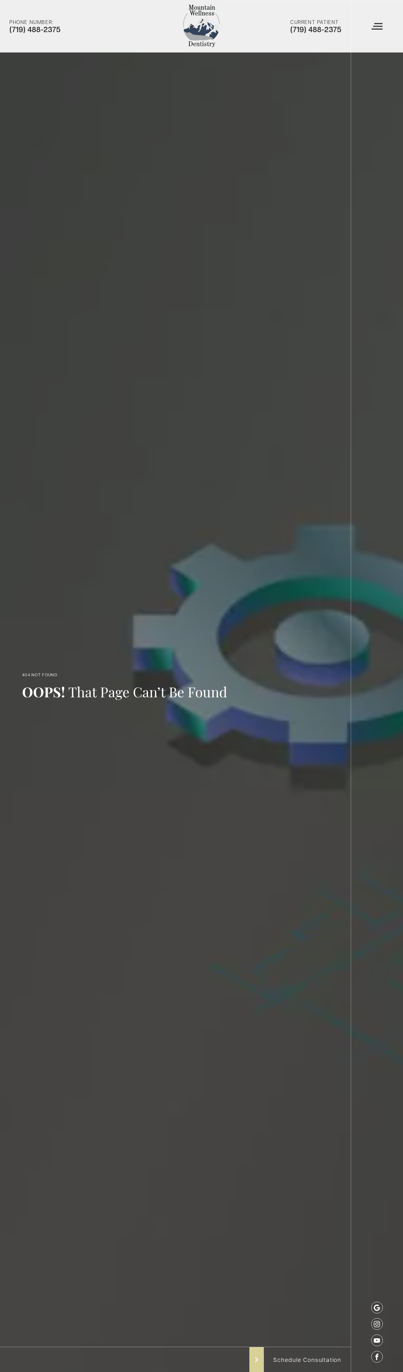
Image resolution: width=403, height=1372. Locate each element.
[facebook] (377, 1357)
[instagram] (377, 1324)
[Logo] (201, 26)
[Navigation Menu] (377, 26)
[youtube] (377, 1340)
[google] (377, 1307)
